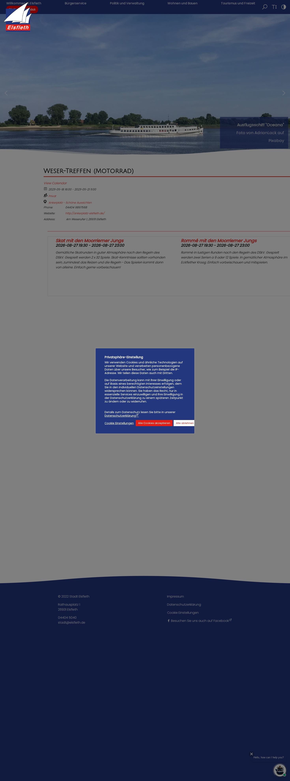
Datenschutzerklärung (120, 415)
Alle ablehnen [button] (185, 423)
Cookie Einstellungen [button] (119, 423)
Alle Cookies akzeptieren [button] (154, 423)
